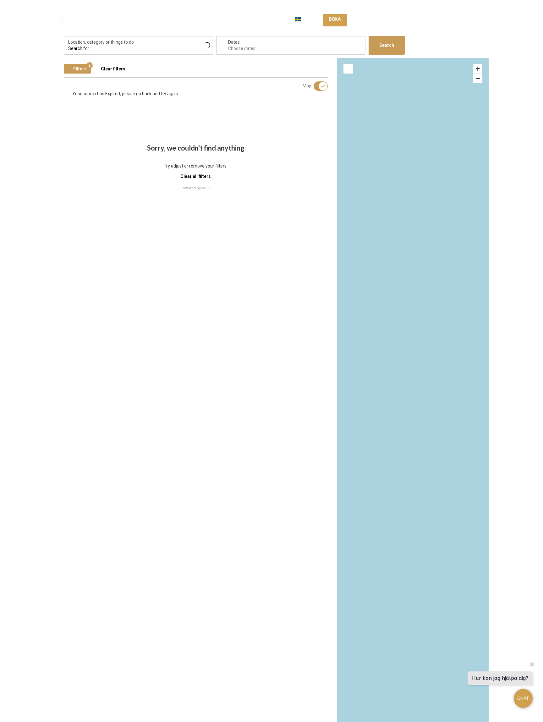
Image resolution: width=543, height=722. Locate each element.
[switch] (317, 86)
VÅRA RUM (365, 19)
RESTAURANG (403, 19)
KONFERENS (436, 19)
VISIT (206, 188)
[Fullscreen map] (348, 69)
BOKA (335, 19)
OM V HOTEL (469, 19)
